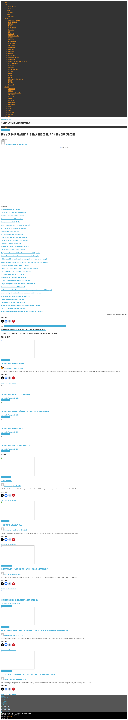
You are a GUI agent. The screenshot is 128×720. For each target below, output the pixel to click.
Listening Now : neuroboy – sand (12, 363)
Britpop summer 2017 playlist (10, 209)
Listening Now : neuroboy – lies (12, 428)
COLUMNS (4, 703)
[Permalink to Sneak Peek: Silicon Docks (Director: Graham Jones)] (4, 597)
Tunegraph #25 (6, 481)
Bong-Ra (6, 326)
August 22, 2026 (14, 449)
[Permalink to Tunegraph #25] (17, 475)
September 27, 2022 (14, 604)
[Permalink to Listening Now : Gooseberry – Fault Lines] (4, 391)
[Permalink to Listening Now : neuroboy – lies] (4, 425)
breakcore (10, 326)
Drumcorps (25, 326)
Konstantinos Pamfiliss (11, 530)
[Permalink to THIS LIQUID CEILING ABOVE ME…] (17, 519)
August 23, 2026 (14, 432)
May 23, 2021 (17, 486)
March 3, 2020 (22, 530)
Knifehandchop (45, 326)
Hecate (39, 326)
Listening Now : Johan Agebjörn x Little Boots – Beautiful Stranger (25, 411)
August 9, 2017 (23, 144)
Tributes (8, 130)
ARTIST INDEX (5, 705)
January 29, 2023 (18, 635)
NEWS (2, 696)
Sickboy (54, 326)
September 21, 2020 (21, 679)
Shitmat (50, 326)
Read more (4, 383)
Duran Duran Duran (33, 326)
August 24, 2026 (18, 368)
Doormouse (20, 326)
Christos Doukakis (9, 679)
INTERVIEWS (4, 697)
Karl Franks (7, 574)
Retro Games (9, 671)
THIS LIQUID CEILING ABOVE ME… (11, 525)
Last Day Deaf (8, 368)
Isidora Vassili (8, 486)
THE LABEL (4, 701)
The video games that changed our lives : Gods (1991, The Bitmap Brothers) (28, 674)
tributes (58, 326)
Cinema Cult (4, 566)
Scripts (7, 521)
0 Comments (12, 383)
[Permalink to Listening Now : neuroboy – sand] (17, 358)
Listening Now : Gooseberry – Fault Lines (15, 394)
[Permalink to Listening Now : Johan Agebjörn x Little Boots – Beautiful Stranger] (4, 408)
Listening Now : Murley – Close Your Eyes (15, 445)
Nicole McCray (8, 635)
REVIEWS (3, 699)
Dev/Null (15, 326)
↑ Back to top (5, 718)
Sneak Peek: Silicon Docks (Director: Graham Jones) (19, 600)
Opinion (7, 627)
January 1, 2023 (16, 574)
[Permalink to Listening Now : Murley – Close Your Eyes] (4, 442)
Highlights (3, 130)
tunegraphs (8, 477)
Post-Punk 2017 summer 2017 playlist (13, 277)
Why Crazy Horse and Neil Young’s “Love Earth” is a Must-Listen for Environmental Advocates (34, 630)
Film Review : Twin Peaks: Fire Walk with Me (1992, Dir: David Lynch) (24, 569)
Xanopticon (63, 326)
